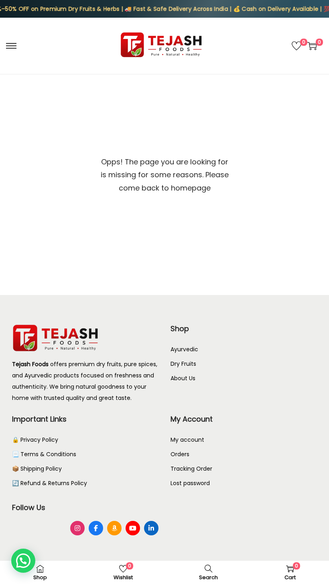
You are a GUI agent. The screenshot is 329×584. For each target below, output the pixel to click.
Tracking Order (191, 469)
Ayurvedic (184, 349)
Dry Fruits (183, 364)
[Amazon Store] (114, 528)
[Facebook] (96, 528)
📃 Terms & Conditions (44, 454)
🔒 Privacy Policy (35, 440)
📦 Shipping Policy (37, 469)
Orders (180, 454)
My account (187, 440)
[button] (23, 561)
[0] (296, 46)
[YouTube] (133, 528)
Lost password (190, 483)
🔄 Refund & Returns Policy (49, 483)
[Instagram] (77, 528)
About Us (183, 378)
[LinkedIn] (151, 528)
